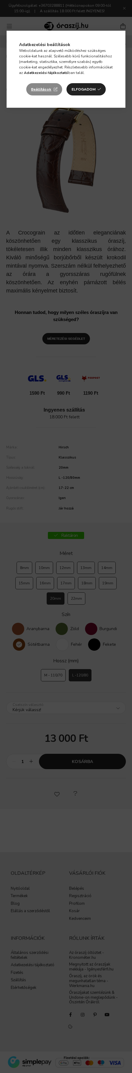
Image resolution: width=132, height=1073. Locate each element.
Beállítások (41, 89)
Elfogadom (83, 89)
